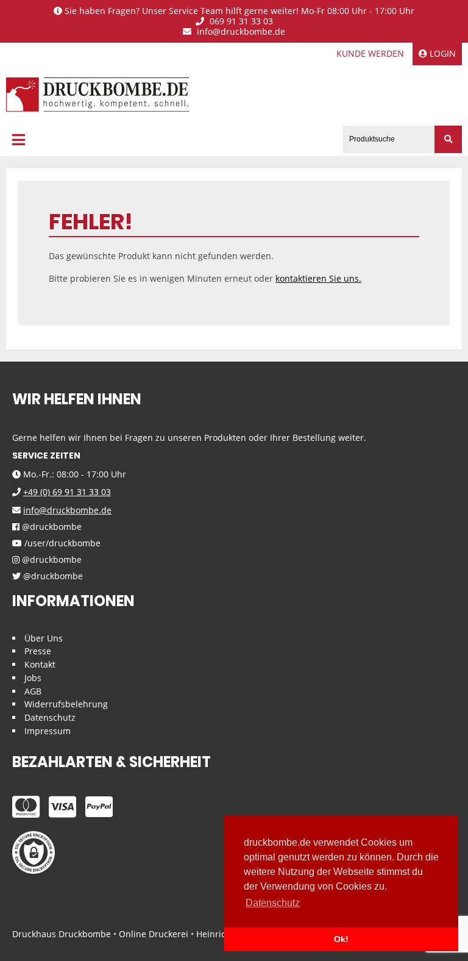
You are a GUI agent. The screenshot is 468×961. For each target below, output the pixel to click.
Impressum (47, 731)
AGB (32, 691)
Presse (37, 651)
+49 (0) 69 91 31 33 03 (67, 492)
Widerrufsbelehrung (66, 704)
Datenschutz (50, 717)
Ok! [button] (341, 939)
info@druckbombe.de (239, 32)
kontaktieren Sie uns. (318, 278)
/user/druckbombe (61, 543)
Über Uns (43, 638)
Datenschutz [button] (273, 903)
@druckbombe (51, 527)
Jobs (32, 678)
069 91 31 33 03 (240, 21)
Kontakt (39, 664)
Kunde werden (370, 53)
